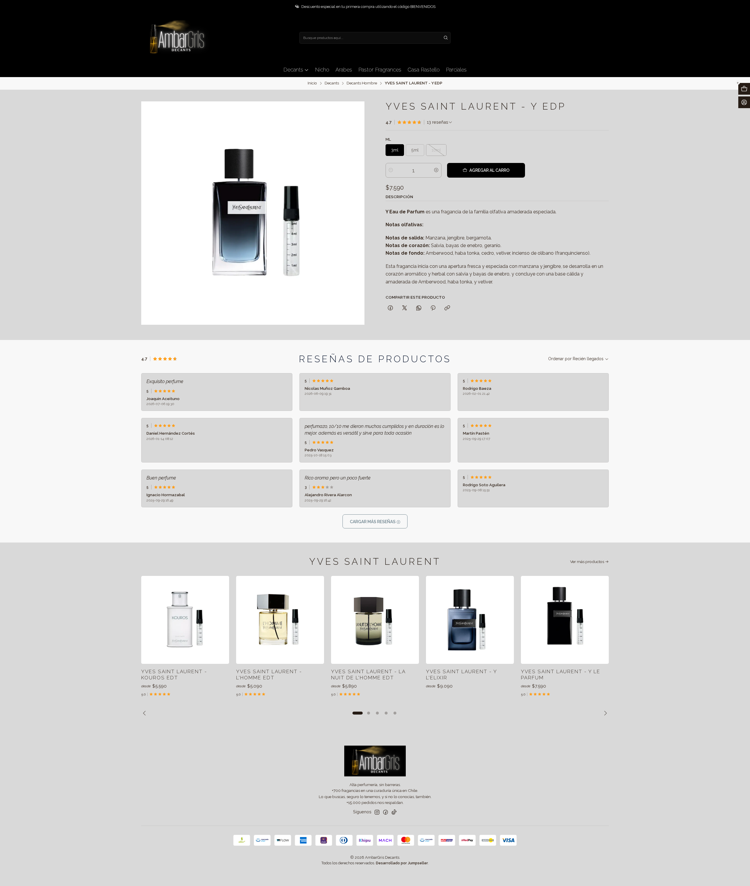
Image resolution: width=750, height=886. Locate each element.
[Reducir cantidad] (391, 170)
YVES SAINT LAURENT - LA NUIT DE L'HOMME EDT (368, 675)
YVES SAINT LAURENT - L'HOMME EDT (269, 675)
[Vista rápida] (218, 620)
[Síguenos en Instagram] (377, 812)
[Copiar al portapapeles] (447, 308)
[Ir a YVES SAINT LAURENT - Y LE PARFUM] (565, 620)
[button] (357, 713)
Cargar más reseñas (373, 521)
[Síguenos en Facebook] (385, 812)
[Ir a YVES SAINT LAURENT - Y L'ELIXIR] (470, 620)
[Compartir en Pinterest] (433, 308)
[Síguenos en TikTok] (394, 812)
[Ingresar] (744, 102)
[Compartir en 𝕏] (405, 308)
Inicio (312, 83)
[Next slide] (604, 713)
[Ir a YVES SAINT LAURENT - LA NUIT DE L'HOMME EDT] (375, 620)
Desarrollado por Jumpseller (402, 863)
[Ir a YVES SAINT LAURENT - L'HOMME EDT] (280, 620)
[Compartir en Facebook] (390, 308)
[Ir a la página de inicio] (176, 37)
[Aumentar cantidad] (436, 170)
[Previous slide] (145, 713)
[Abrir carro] (744, 89)
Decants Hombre (362, 83)
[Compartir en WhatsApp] (419, 308)
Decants (332, 83)
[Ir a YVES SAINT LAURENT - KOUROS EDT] (185, 620)
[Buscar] (446, 38)
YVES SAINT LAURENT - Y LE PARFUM (560, 675)
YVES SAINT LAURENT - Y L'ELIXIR (461, 675)
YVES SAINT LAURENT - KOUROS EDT (174, 675)
